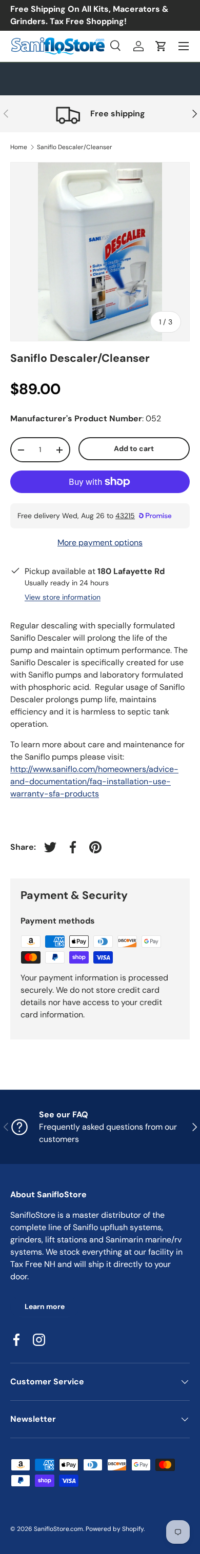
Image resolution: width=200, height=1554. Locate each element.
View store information (63, 597)
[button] (161, 46)
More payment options (100, 542)
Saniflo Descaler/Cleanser (74, 147)
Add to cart (134, 448)
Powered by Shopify (115, 1529)
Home (18, 147)
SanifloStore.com (58, 1529)
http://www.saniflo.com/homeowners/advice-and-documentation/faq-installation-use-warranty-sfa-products (94, 781)
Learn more (45, 1306)
